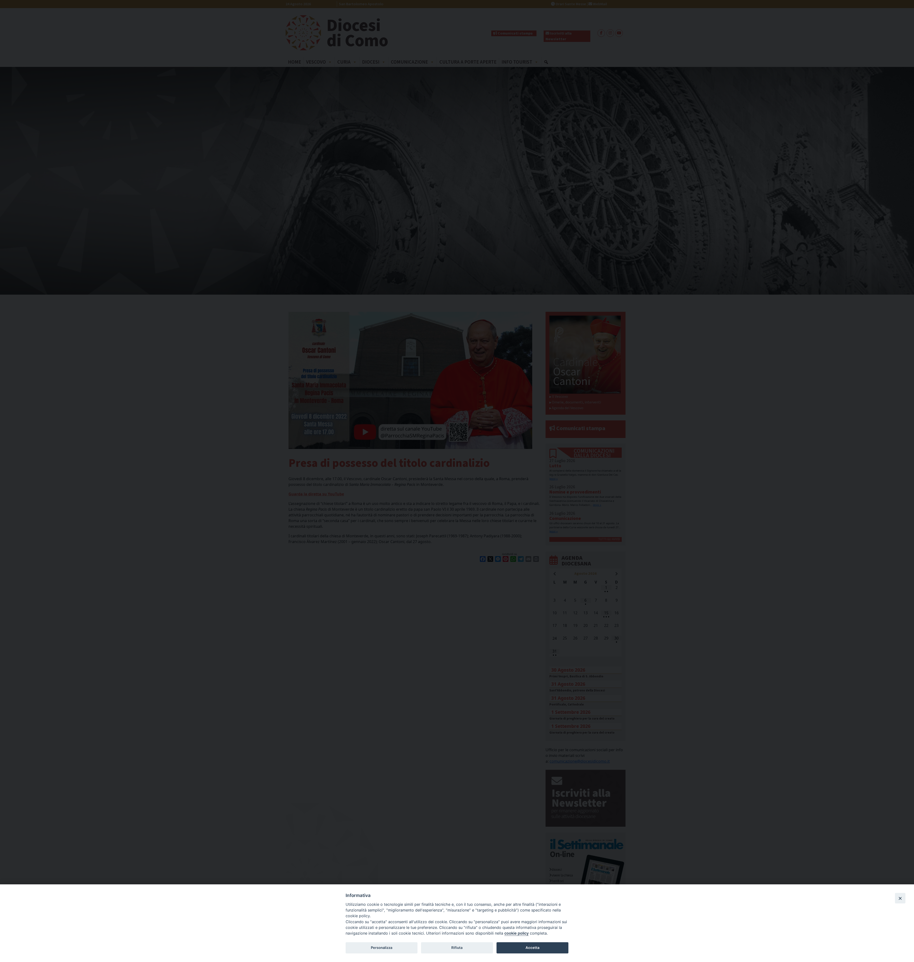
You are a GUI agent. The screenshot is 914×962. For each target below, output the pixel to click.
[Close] (900, 898)
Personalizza (381, 948)
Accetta (532, 948)
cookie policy (516, 933)
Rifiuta (456, 948)
